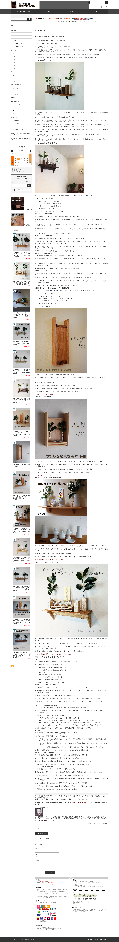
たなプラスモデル (17, 88)
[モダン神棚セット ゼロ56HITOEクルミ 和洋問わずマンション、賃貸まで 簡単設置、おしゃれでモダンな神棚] (21, 419)
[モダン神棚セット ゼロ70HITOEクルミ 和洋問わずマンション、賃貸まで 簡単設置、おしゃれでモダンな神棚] (21, 482)
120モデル (15, 94)
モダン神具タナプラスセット (19, 43)
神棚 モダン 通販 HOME (23, 11)
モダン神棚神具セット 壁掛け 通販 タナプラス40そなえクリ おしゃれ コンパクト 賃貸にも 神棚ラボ (22, 283)
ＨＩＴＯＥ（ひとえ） (18, 37)
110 (14, 56)
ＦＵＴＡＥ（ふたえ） (18, 34)
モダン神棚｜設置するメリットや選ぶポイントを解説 (50, 36)
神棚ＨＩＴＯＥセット (16, 84)
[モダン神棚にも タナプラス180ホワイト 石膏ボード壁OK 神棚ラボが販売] (21, 331)
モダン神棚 (13, 30)
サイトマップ (96, 11)
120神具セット (16, 113)
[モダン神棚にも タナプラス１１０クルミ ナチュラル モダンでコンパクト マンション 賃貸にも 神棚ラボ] (21, 300)
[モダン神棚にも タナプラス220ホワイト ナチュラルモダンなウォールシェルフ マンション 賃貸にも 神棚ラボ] (21, 359)
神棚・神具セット (15, 101)
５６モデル (15, 91)
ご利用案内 (47, 11)
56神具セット (16, 110)
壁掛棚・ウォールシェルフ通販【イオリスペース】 (20, 134)
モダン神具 (13, 40)
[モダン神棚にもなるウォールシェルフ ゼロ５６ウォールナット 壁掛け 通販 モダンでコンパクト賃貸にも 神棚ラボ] (21, 640)
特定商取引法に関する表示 (30, 939)
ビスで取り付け (16, 123)
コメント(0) (98, 823)
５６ (14, 78)
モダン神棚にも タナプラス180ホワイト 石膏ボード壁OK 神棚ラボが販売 (21, 343)
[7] (36, 659)
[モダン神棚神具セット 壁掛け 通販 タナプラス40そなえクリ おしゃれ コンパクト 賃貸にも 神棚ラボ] (21, 271)
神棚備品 (13, 97)
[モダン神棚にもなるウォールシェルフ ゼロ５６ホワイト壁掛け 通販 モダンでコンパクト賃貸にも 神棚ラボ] (21, 516)
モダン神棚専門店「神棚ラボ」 (51, 290)
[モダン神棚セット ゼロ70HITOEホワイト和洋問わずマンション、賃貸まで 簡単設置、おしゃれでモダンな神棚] (21, 607)
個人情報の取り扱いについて (18, 939)
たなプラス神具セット (18, 104)
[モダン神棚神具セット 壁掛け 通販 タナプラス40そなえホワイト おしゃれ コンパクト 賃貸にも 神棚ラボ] (21, 547)
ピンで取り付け (16, 120)
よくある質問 (28, 209)
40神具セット (16, 107)
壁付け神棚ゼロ (14, 72)
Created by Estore (83, 939)
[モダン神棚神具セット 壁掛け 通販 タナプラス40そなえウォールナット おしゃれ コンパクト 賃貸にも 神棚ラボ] (21, 388)
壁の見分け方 (28, 225)
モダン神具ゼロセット (18, 46)
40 (13, 53)
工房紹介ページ (49, 820)
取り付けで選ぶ (14, 117)
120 (14, 59)
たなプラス (13, 50)
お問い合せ (71, 11)
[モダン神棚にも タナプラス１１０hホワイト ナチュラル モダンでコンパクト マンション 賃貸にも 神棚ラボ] (21, 242)
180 (14, 65)
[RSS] (12, 666)
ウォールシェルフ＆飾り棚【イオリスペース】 (20, 139)
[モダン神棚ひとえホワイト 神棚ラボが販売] (21, 452)
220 (14, 68)
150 (14, 62)
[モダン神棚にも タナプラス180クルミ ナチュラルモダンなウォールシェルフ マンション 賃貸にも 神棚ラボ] (21, 576)
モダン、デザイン (51, 25)
